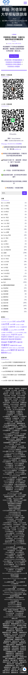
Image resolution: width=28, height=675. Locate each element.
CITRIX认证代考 (14, 404)
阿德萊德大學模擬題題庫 (13, 60)
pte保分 (24, 332)
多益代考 (14, 334)
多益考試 (5, 288)
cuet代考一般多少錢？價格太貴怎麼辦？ (14, 380)
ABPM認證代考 (21, 589)
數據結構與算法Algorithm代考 (19, 623)
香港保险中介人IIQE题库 (20, 500)
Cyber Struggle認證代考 (15, 458)
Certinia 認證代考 (7, 561)
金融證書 (5, 308)
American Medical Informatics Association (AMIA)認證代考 (14, 600)
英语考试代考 (8, 542)
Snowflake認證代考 (10, 540)
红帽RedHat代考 (21, 397)
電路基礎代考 (6, 650)
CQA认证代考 (22, 522)
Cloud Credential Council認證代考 (14, 453)
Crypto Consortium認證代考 (10, 470)
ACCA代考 (14, 390)
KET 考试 (6, 258)
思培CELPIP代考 (10, 439)
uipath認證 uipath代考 (9, 423)
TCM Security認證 (19, 472)
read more (14, 56)
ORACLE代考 (14, 406)
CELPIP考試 (6, 229)
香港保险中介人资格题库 (14, 505)
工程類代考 (23, 646)
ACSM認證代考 (10, 597)
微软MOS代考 (8, 399)
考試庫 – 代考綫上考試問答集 (10, 610)
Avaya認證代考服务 (9, 582)
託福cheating (15, 347)
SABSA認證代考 (6, 461)
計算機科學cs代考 (9, 622)
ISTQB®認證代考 (10, 547)
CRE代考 (22, 526)
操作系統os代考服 (21, 625)
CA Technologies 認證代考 (19, 561)
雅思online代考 (5, 350)
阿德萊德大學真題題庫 (13, 62)
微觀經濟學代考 (10, 653)
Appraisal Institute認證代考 (14, 604)
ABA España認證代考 (18, 542)
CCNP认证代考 (10, 519)
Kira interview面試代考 (11, 446)
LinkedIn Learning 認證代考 (10, 549)
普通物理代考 (7, 667)
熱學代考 (14, 669)
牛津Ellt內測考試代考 (20, 484)
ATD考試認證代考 (19, 611)
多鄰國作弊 (17, 337)
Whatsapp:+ (4, 144)
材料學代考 (23, 650)
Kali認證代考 (19, 479)
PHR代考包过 (9, 538)
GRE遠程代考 (23, 327)
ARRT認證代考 (11, 603)
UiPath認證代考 (9, 435)
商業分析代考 (15, 641)
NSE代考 (14, 529)
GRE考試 (17, 327)
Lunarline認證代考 (8, 467)
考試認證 (5, 300)
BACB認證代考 (19, 569)
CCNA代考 (24, 430)
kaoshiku (10, 43)
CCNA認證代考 (20, 540)
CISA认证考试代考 (22, 510)
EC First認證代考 (22, 477)
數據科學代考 (18, 629)
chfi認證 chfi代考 (14, 432)
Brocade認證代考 (8, 562)
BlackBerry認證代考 (9, 564)
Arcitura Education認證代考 (15, 606)
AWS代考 (15, 399)
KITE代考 (17, 444)
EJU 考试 (5, 238)
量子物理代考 (21, 669)
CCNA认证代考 (9, 517)
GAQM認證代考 (22, 470)
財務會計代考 (10, 637)
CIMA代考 (20, 407)
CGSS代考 (16, 526)
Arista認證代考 (14, 583)
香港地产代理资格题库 (14, 509)
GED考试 (5, 244)
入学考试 (14, 34)
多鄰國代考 (10, 337)
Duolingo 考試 (7, 235)
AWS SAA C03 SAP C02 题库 (14, 493)
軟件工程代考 (10, 629)
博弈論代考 (15, 657)
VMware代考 (6, 406)
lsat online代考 (12, 330)
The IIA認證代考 (7, 474)
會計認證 (5, 294)
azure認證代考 (23, 416)
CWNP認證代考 (11, 479)
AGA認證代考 (18, 555)
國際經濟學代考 (19, 655)
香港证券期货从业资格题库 (15, 503)
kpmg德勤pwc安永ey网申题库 (14, 502)
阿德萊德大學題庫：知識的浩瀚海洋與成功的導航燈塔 (14, 38)
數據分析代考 (19, 630)
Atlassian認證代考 (20, 582)
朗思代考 (5, 394)
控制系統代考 (15, 650)
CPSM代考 (13, 528)
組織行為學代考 (10, 644)
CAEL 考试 (6, 223)
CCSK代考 (22, 399)
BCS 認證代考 (10, 569)
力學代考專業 (15, 648)
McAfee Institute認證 (20, 467)
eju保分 (5, 241)
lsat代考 (24, 392)
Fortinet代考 (23, 406)
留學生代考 (23, 404)
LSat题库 (16, 517)
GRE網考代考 (4, 327)
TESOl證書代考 (11, 411)
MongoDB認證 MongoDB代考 (11, 434)
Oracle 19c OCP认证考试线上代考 (14, 515)
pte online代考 (15, 332)
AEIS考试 (6, 211)
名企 (4, 282)
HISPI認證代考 (9, 465)
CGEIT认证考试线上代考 (9, 510)
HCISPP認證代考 (21, 448)
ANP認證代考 (22, 549)
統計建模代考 (7, 634)
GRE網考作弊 (11, 327)
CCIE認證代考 (19, 428)
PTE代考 (5, 264)
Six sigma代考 (7, 409)
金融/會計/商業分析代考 (10, 636)
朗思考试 (5, 297)
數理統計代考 (22, 660)
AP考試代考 (23, 610)
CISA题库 (8, 498)
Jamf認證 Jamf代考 (20, 481)
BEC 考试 (6, 217)
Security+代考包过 (22, 528)
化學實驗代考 (23, 672)
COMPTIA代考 (15, 402)
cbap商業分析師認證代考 (14, 441)
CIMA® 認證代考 (10, 557)
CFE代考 (15, 522)
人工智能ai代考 (23, 627)
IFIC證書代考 (22, 442)
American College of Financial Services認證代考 (15, 590)
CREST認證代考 (7, 456)
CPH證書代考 (22, 437)
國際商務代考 (15, 646)
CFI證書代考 (19, 413)
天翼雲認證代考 (9, 488)
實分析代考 (15, 662)
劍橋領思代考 (19, 439)
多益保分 (4, 337)
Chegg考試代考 (19, 613)
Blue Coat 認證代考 (20, 564)
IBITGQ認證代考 (19, 465)
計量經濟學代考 (10, 655)
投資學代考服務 (9, 639)
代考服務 (3, 334)
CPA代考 (22, 418)
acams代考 (8, 420)
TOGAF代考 (14, 401)
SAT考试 (5, 267)
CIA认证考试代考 (11, 521)
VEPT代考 (11, 444)
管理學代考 (6, 643)
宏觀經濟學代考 (19, 653)
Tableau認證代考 (10, 533)
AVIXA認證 (19, 550)
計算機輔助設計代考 (11, 651)
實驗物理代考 (14, 672)
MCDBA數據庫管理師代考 (10, 425)
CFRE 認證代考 (20, 557)
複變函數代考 (23, 662)
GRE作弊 (12, 324)
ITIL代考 (13, 395)
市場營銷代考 (14, 643)
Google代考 (21, 446)
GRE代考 (5, 324)
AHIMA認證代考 (19, 597)
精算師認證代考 (21, 423)
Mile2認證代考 (22, 460)
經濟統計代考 (23, 657)
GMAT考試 (6, 247)
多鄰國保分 (22, 337)
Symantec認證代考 (8, 484)
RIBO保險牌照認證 (19, 435)
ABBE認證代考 (11, 550)
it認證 (4, 253)
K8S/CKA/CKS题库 (18, 498)
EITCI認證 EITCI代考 (21, 451)
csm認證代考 (7, 418)
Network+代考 (8, 526)
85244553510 (12, 144)
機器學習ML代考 (6, 632)
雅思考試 (5, 311)
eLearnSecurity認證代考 (19, 454)
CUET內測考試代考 (7, 486)
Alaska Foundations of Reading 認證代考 (14, 568)
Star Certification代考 (14, 475)
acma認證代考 (14, 427)
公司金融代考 (21, 636)
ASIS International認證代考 (10, 460)
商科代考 (23, 641)
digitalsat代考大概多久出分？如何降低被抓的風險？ (14, 376)
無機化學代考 (14, 670)
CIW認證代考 (9, 414)
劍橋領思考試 (7, 279)
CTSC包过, (8, 536)
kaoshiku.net (17, 149)
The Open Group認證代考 (19, 474)
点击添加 (19, 144)
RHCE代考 (7, 395)
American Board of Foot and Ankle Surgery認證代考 (14, 579)
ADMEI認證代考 (18, 615)
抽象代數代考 (18, 663)
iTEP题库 (22, 517)
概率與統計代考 (10, 630)
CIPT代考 (24, 524)
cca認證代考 (14, 416)
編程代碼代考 (6, 623)
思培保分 (18, 339)
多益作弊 (19, 334)
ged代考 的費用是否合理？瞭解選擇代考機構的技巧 (14, 367)
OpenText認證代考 (9, 482)
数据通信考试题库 (9, 496)
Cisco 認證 (6, 232)
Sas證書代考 (19, 411)
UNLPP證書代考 (10, 413)
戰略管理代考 (19, 644)
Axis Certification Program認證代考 (14, 620)
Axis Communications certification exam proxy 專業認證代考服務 (14, 574)
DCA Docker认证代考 (19, 535)
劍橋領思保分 (8, 334)
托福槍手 (20, 345)
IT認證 (4, 329)
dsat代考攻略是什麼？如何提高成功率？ (14, 371)
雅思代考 (14, 350)
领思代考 (19, 603)
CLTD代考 (7, 529)
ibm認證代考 (15, 418)
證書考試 (5, 305)
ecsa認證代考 (23, 427)
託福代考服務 (21, 347)
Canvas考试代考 (10, 613)
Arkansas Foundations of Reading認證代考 (14, 608)
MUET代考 (15, 536)
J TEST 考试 (6, 255)
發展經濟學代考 (7, 657)
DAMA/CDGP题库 (7, 500)
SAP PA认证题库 (22, 495)
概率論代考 (6, 660)
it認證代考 (6, 404)
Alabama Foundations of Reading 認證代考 (14, 559)
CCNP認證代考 (16, 430)
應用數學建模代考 (10, 665)
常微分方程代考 (7, 662)
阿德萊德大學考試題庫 (13, 64)
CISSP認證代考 (6, 430)
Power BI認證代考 (19, 531)
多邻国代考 (24, 388)
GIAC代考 (15, 420)
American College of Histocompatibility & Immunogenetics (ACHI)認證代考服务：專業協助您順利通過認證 (14, 594)
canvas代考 (6, 226)
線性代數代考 (14, 660)
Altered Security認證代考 (9, 448)
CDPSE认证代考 (19, 519)
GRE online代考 (18, 321)
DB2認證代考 (6, 427)
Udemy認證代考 (10, 552)
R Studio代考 (22, 634)
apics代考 (21, 420)
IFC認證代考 (14, 437)
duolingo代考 (9, 321)
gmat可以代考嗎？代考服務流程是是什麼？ (14, 362)
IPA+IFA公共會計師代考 (19, 409)
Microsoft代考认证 (18, 538)
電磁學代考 (7, 669)
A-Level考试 (6, 203)
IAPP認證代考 (7, 454)
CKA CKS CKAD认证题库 (9, 495)
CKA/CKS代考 (21, 395)
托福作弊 (19, 342)
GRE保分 (18, 324)
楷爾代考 (7, 401)
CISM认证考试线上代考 (15, 512)
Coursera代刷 (21, 529)
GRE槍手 (22, 324)
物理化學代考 (6, 672)
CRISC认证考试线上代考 (14, 514)
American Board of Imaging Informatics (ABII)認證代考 (14, 586)
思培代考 (4, 339)
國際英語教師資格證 (8, 285)
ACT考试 (5, 205)
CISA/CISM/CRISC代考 (10, 397)
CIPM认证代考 (8, 535)
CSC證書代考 (6, 437)
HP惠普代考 (23, 402)
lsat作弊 (3, 332)
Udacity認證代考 (19, 552)
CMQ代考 (21, 536)
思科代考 (18, 394)
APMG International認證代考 (19, 461)
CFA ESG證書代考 (18, 489)
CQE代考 (20, 521)
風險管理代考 (7, 641)
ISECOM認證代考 (9, 472)
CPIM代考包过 (17, 524)
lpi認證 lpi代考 (18, 421)
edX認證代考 (10, 555)
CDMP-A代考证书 (7, 524)
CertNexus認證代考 (19, 463)
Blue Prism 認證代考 (20, 562)
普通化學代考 (15, 667)
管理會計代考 (18, 637)
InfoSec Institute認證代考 (19, 456)
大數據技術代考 (23, 632)
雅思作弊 (21, 350)
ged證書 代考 (22, 425)
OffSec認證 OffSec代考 (8, 451)
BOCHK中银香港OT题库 (14, 507)
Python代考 (15, 634)
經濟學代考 (20, 651)
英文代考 (5, 303)
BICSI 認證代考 (15, 566)
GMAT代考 (21, 390)
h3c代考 (24, 394)
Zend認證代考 (10, 428)
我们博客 (8, 407)
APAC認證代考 (20, 554)
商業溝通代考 (6, 646)
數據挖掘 (15, 632)
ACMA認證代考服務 (10, 589)
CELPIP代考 (3, 321)
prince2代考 (21, 401)
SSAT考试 (6, 270)
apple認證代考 (6, 416)
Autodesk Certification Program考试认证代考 (14, 616)
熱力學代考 (23, 648)
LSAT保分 (9, 332)
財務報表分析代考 (19, 639)
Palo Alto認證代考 (20, 482)
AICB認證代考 (9, 611)
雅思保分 (4, 353)
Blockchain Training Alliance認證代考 (14, 468)
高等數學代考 (20, 658)
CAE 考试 (6, 220)
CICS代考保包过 (9, 531)
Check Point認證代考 (9, 481)
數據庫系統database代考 (9, 625)
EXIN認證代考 (9, 463)
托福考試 (5, 291)
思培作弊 (11, 339)
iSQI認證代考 (19, 547)
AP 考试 (5, 214)
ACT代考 (6, 392)
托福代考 (12, 342)
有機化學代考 (6, 670)
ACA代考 (14, 407)
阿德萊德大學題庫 (14, 66)
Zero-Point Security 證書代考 (9, 477)
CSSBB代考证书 (7, 522)
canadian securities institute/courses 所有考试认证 (14, 544)
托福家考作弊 (13, 345)
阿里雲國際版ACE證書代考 (10, 442)
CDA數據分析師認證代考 (20, 486)
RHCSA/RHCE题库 (20, 496)
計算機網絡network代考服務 (10, 627)
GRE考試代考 (7, 250)
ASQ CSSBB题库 (14, 491)
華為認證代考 (9, 489)
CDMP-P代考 (5, 528)
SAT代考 (12, 392)
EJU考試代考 (9, 615)
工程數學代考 (6, 648)
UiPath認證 (23, 434)
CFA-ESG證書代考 (19, 488)
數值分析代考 (10, 663)
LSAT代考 (6, 261)
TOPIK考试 (6, 273)
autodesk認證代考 (18, 414)
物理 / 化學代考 (20, 665)
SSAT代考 (11, 394)
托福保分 (5, 345)
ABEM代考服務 (15, 576)
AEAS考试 (6, 208)
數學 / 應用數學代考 (10, 658)
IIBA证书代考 (6, 402)
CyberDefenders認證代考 (14, 449)
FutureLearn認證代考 (10, 554)
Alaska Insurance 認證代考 (14, 571)
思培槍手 (4, 342)
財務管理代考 (22, 643)
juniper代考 (10, 421)
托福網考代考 (4, 347)
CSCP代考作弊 (19, 533)
